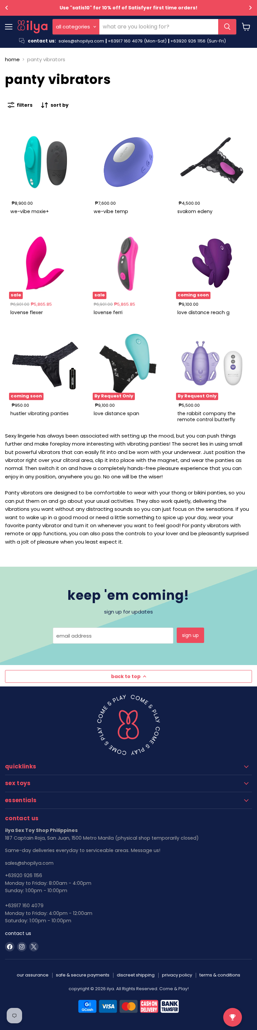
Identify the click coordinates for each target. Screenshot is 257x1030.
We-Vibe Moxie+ (29, 211)
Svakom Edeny (194, 211)
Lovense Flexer (26, 312)
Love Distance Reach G (203, 312)
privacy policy (177, 975)
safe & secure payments (82, 975)
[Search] (227, 26)
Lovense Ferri (108, 312)
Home (12, 59)
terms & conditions (219, 975)
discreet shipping (136, 975)
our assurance (33, 975)
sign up (190, 635)
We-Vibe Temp (111, 211)
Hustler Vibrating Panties (39, 413)
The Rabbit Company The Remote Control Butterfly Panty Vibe (206, 419)
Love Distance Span (116, 413)
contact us (18, 933)
